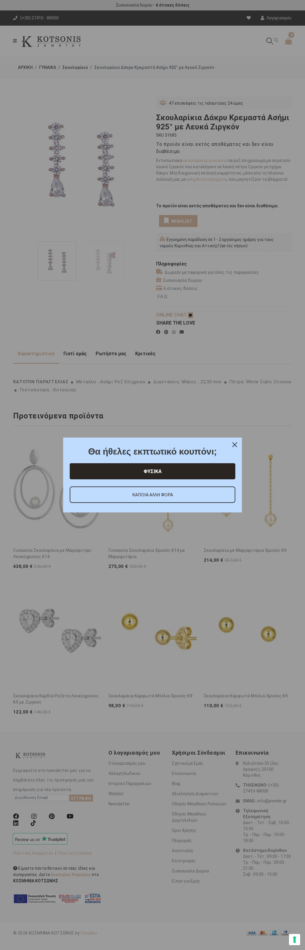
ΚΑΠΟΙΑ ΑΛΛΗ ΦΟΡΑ (152, 495)
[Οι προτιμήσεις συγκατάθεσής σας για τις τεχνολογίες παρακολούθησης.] (294, 939)
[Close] (235, 445)
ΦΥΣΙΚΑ (152, 471)
